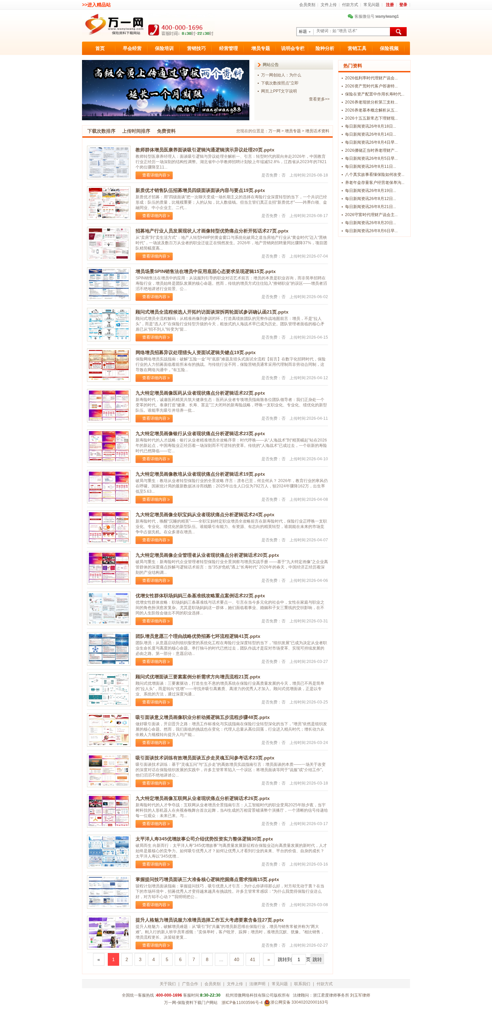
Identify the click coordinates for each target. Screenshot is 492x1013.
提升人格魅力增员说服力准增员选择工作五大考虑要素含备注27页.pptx (210, 920)
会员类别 (307, 4)
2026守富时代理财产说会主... (371, 214)
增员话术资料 (317, 131)
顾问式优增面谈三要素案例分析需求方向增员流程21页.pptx (198, 676)
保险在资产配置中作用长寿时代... (374, 94)
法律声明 (257, 984)
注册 (390, 4)
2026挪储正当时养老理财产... (371, 150)
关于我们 (168, 984)
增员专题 (260, 48)
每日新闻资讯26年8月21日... (370, 206)
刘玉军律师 (360, 995)
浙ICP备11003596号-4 (242, 1002)
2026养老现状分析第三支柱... (371, 102)
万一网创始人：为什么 (281, 75)
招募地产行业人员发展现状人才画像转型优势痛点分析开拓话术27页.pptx (212, 230)
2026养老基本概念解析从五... (371, 110)
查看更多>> (319, 99)
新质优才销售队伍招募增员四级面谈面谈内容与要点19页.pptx (200, 190)
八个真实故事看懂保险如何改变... (374, 174)
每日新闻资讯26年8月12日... (370, 198)
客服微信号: (374, 16)
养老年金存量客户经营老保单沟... (374, 182)
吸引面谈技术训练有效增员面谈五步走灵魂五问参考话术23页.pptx (205, 757)
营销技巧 (196, 48)
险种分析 (325, 48)
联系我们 (302, 984)
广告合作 (190, 984)
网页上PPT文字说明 (279, 91)
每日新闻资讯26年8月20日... (370, 222)
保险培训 (164, 48)
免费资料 (166, 131)
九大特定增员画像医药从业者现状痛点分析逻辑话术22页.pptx (200, 393)
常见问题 (371, 4)
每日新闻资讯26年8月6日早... (371, 230)
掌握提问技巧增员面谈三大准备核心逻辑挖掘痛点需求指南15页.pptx (207, 879)
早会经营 (132, 48)
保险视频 (389, 48)
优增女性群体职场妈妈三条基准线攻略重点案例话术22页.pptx (200, 595)
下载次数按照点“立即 (280, 83)
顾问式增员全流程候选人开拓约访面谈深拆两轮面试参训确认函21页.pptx (212, 312)
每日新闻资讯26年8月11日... (370, 166)
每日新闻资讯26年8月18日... (370, 126)
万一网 (274, 131)
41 (252, 959)
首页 (100, 48)
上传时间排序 (136, 131)
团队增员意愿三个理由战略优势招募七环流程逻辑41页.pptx (198, 636)
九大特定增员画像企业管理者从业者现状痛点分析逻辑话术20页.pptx (207, 555)
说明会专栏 (293, 48)
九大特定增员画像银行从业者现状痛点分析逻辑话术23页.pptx (200, 433)
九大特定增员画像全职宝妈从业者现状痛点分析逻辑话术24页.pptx (205, 514)
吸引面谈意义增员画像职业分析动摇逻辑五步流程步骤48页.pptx (203, 717)
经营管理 (228, 48)
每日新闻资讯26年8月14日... (370, 134)
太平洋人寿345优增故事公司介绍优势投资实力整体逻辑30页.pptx (204, 838)
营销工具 (357, 48)
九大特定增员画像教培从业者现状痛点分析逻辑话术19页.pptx (200, 474)
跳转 (317, 959)
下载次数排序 (101, 131)
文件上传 (329, 4)
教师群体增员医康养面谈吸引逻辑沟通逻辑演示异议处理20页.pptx (205, 149)
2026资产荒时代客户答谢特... (371, 86)
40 (236, 959)
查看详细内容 (154, 175)
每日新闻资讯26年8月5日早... (371, 158)
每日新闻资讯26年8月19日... (370, 190)
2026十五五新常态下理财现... (371, 118)
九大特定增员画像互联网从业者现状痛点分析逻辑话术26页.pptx (203, 798)
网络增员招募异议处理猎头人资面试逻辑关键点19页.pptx (196, 352)
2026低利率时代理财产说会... (371, 78)
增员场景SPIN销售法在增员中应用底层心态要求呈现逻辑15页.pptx (206, 271)
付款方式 (350, 4)
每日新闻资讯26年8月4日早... (371, 142)
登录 (403, 4)
